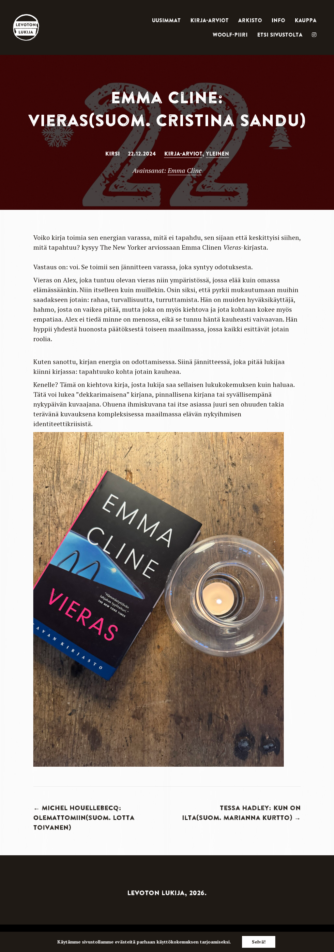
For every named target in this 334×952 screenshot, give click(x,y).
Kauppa (305, 20)
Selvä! (259, 942)
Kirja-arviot (209, 20)
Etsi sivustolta (279, 35)
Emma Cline (185, 170)
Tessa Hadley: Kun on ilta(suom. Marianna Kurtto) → (241, 812)
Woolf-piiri (230, 35)
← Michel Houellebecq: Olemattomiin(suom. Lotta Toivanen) (83, 817)
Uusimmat (166, 20)
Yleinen (217, 154)
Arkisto (250, 20)
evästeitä (125, 942)
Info (278, 20)
